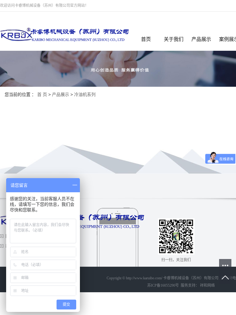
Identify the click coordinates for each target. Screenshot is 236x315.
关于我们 (173, 39)
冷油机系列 (85, 94)
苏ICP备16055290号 (163, 285)
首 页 (42, 94)
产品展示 (201, 39)
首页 (146, 39)
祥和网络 (207, 285)
